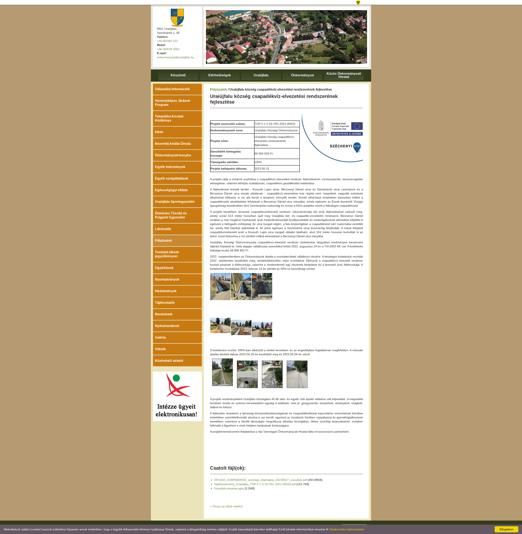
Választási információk (172, 89)
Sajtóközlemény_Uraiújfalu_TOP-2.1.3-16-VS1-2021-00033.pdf (255, 484)
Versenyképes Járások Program (172, 102)
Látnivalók (163, 229)
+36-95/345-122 (167, 41)
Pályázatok (163, 240)
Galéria (160, 337)
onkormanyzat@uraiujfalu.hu (175, 57)
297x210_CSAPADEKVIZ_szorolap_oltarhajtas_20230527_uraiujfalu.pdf (260, 479)
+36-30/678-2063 (168, 49)
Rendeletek (164, 314)
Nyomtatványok (167, 279)
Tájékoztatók (165, 302)
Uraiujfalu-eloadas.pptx (229, 488)
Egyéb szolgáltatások (171, 178)
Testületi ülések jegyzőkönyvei (167, 254)
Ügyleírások (164, 268)
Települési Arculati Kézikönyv (169, 118)
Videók (160, 349)
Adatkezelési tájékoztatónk (347, 529)
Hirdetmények (166, 291)
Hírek (159, 132)
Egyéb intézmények (170, 167)
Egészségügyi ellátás (171, 190)
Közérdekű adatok (169, 360)
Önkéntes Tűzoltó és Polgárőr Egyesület (171, 215)
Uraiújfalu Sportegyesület (174, 201)
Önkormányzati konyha (173, 155)
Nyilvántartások (167, 326)
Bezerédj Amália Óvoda (173, 143)
